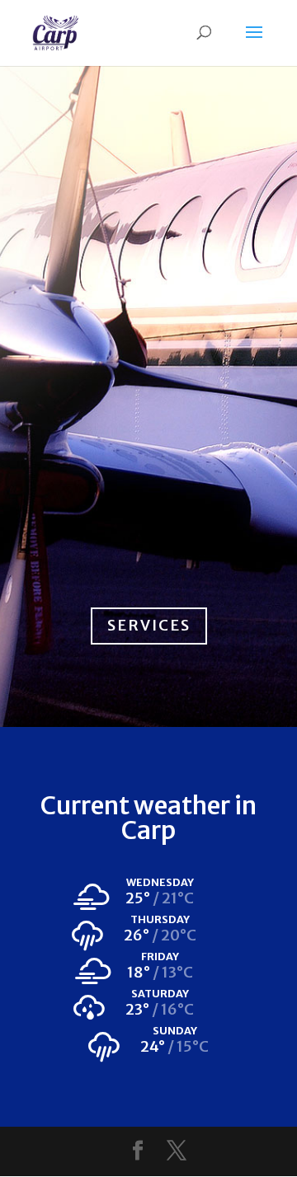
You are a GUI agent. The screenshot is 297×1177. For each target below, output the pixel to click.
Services (149, 625)
